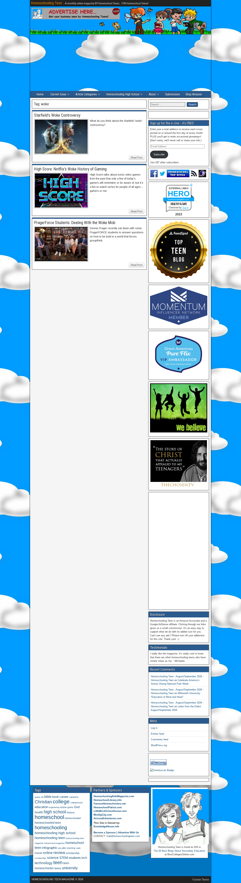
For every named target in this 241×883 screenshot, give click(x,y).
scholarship (72, 853)
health (39, 812)
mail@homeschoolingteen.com (123, 836)
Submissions (172, 94)
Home (39, 94)
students (75, 858)
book (55, 796)
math (78, 848)
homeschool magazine (54, 843)
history (71, 812)
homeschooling (51, 827)
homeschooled (73, 818)
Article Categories (86, 94)
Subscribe (159, 154)
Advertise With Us (128, 832)
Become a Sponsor (105, 832)
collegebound (76, 802)
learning (71, 848)
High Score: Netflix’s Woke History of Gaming (70, 169)
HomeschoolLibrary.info (108, 800)
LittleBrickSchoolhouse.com (110, 811)
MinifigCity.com (103, 814)
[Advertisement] (120, 62)
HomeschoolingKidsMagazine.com (114, 796)
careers (73, 796)
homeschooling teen (50, 838)
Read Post (136, 157)
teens (57, 868)
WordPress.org (159, 745)
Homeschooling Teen (46, 3)
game (70, 807)
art (42, 797)
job (59, 848)
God (77, 807)
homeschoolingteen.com (178, 199)
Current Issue (58, 94)
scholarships (40, 858)
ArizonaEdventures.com (108, 818)
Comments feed (159, 739)
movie (38, 852)
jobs (64, 848)
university (70, 868)
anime (37, 797)
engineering (54, 807)
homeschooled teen (48, 822)
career (64, 797)
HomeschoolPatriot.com (108, 807)
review (59, 852)
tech (84, 857)
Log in (154, 728)
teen (58, 862)
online (48, 853)
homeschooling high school (55, 833)
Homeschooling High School (122, 94)
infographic (49, 848)
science (53, 858)
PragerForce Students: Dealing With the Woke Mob (74, 222)
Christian (43, 801)
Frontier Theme (201, 879)
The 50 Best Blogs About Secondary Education (179, 850)
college (61, 801)
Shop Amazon (193, 94)
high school (55, 811)
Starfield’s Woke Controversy (57, 115)
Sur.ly (185, 207)
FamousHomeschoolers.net (110, 803)
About (152, 94)
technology (44, 863)
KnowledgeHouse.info (106, 826)
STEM (63, 858)
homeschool (49, 817)
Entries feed (157, 733)
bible (47, 797)
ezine (63, 807)
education (41, 807)
